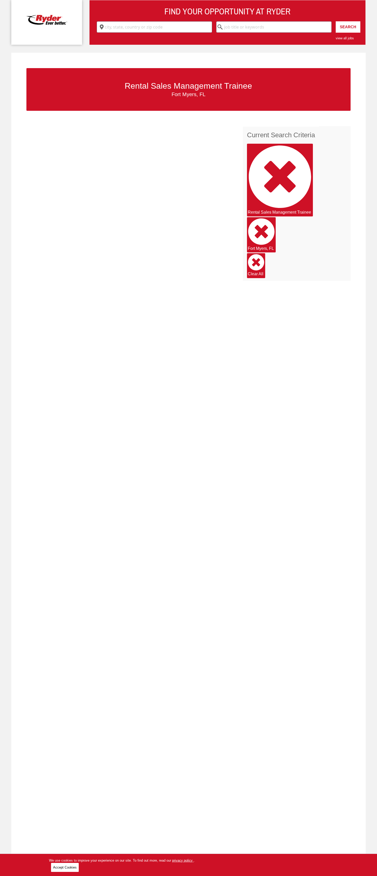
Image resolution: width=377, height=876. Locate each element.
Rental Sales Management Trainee (279, 212)
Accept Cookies (65, 867)
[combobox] (154, 27)
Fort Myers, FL (261, 248)
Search (348, 27)
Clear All (255, 274)
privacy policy (183, 860)
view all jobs (345, 38)
